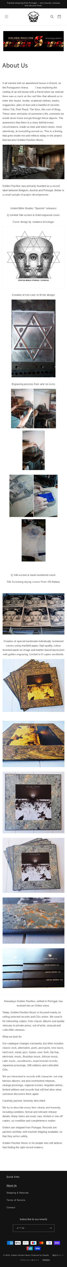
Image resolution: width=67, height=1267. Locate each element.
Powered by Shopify (40, 1255)
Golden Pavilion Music (21, 1255)
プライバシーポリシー (29, 1260)
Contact (11, 1207)
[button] (6, 16)
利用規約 (46, 1260)
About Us (12, 1185)
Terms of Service (16, 1200)
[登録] (50, 1228)
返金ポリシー (58, 1255)
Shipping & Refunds (18, 1192)
